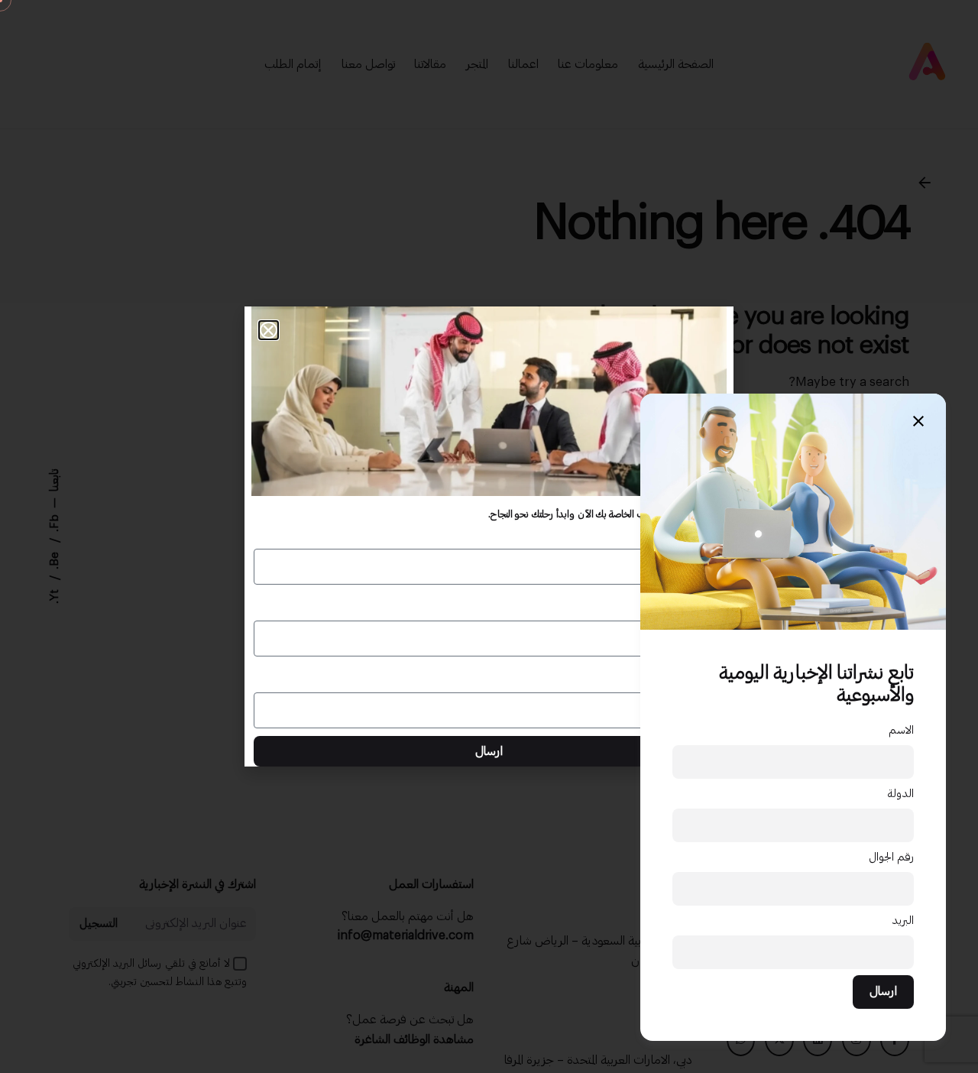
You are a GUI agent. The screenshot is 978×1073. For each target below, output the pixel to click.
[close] (918, 421)
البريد (903, 920)
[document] (489, 536)
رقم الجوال (891, 857)
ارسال (883, 991)
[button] (268, 330)
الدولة (900, 793)
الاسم (901, 730)
